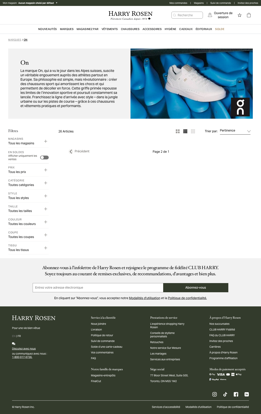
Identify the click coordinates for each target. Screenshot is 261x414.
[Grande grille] (178, 131)
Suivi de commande (220, 3)
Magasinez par (88, 29)
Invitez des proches (248, 3)
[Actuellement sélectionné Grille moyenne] (185, 131)
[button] (175, 15)
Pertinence (227, 130)
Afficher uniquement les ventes (22, 157)
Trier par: (211, 131)
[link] (220, 15)
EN (13, 336)
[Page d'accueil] (131, 15)
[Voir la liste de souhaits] (240, 15)
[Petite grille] (193, 131)
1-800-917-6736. (22, 357)
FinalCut (96, 381)
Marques (14, 39)
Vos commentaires (102, 352)
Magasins (199, 3)
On (26, 39)
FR (19, 336)
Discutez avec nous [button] (24, 348)
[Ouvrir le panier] (249, 15)
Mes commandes (178, 3)
